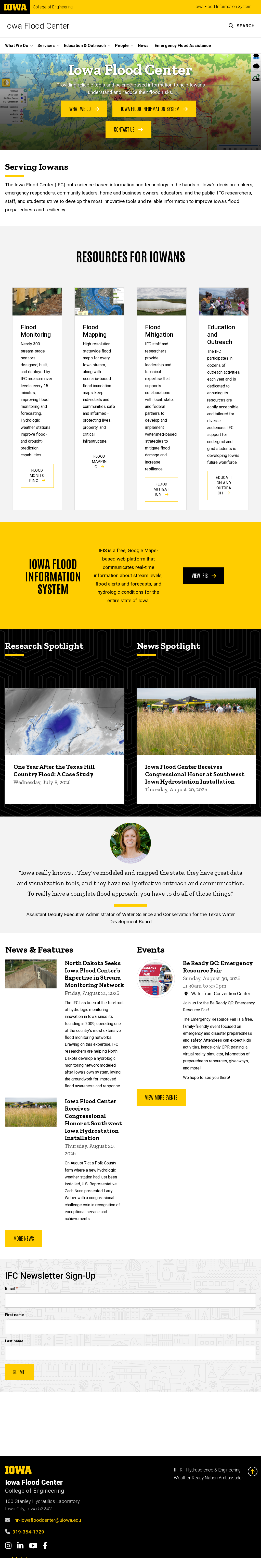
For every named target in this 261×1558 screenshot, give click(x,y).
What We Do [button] (16, 45)
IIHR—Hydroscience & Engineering (207, 1469)
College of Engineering (53, 7)
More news (24, 1238)
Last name (14, 1341)
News (143, 45)
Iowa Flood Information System (223, 6)
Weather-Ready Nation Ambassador (208, 1477)
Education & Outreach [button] (85, 45)
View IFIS (200, 575)
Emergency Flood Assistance (183, 45)
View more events (161, 1097)
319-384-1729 (28, 1532)
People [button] (122, 45)
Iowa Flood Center (37, 26)
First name (14, 1315)
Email (10, 1288)
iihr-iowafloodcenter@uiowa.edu (46, 1520)
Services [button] (46, 45)
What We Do (80, 108)
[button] (241, 25)
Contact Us (125, 129)
